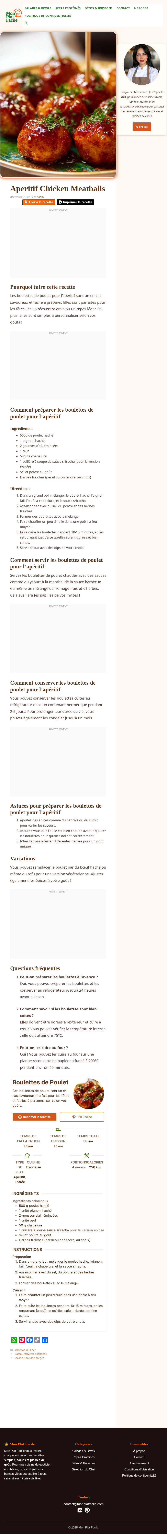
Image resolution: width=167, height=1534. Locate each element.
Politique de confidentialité (139, 1475)
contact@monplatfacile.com (83, 1504)
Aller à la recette (40, 202)
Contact (123, 8)
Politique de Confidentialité (48, 16)
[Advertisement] (58, 1388)
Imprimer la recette (77, 202)
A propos (141, 8)
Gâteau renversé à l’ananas (30, 1354)
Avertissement (139, 1463)
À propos (142, 126)
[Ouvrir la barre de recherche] (26, 23)
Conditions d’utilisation (139, 1469)
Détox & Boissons (98, 8)
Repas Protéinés (68, 8)
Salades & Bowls (38, 8)
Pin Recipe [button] (84, 1117)
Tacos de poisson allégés (29, 1358)
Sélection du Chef (24, 1350)
